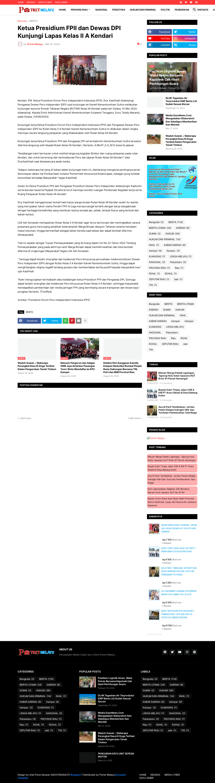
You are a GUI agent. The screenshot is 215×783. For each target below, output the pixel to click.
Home (62, 9)
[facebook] (181, 2)
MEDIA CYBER (45, 2)
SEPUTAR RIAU (159, 279)
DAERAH (182, 227)
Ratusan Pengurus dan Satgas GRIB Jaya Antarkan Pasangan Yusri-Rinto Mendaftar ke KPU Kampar (77, 367)
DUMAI (155, 233)
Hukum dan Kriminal (143, 9)
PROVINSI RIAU (159, 267)
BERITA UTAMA (160, 227)
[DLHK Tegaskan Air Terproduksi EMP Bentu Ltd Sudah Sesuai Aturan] (155, 102)
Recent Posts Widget (154, 634)
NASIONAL (157, 262)
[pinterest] (196, 2)
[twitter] (186, 2)
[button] (194, 10)
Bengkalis (156, 222)
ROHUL (171, 273)
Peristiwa (118, 9)
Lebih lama (134, 418)
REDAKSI (31, 2)
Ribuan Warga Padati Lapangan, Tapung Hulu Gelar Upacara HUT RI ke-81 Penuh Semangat (176, 375)
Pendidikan (182, 9)
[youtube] (191, 2)
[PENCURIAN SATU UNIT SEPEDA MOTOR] (87, 757)
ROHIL (154, 273)
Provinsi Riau (79, 9)
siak (178, 279)
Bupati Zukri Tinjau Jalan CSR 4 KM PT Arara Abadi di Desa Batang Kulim (177, 392)
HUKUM (172, 233)
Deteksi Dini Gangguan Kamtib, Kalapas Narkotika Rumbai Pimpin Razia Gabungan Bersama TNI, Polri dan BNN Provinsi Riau (122, 367)
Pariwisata (201, 9)
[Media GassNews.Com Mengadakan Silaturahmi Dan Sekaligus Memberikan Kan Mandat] (155, 119)
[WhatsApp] (65, 321)
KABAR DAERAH (175, 245)
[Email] (78, 321)
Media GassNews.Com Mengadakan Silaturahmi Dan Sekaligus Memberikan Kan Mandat (181, 120)
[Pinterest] (72, 321)
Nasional (101, 9)
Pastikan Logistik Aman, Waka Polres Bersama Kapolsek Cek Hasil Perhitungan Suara (115, 681)
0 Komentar (166, 543)
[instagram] (187, 652)
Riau (179, 267)
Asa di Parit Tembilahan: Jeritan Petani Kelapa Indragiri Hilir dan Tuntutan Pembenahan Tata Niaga (177, 409)
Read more (177, 539)
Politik (165, 9)
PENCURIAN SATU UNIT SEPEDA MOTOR (116, 755)
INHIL (154, 245)
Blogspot (76, 774)
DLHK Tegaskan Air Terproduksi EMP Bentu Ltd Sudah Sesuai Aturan (181, 101)
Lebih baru (25, 418)
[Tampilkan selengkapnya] (85, 321)
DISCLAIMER (61, 2)
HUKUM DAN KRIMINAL (164, 239)
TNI (153, 285)
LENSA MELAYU (180, 256)
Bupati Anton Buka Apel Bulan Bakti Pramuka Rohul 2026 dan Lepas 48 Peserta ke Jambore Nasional (172, 502)
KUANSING (157, 256)
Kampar (155, 250)
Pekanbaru (178, 262)
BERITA (33, 21)
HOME (21, 2)
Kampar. (173, 250)
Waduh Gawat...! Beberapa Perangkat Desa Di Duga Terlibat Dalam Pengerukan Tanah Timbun (37, 365)
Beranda (22, 21)
